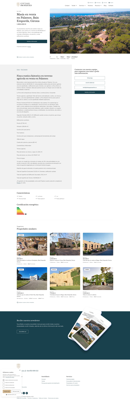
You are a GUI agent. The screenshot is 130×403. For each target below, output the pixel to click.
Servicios (81, 5)
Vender (73, 5)
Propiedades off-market (72, 383)
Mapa (62, 50)
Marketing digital (70, 379)
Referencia (91, 2)
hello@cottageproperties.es (90, 87)
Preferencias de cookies (53, 398)
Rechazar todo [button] (16, 391)
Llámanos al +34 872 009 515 (27, 371)
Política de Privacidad (21, 398)
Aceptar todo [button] (7, 391)
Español (111, 2)
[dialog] (11, 383)
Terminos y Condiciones (32, 398)
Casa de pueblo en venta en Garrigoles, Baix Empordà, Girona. (31, 261)
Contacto (110, 5)
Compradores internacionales (73, 381)
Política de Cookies (43, 398)
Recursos (97, 5)
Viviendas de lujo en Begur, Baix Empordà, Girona (63, 295)
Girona (18, 69)
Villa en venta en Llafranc (89, 295)
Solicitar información (32, 41)
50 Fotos (56, 50)
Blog (105, 5)
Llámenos (105, 2)
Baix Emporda (24, 69)
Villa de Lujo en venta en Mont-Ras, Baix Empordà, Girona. (30, 295)
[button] (11, 394)
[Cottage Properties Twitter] (27, 393)
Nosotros (90, 5)
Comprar (67, 5)
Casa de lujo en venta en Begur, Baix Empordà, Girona (97, 260)
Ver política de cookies (10, 377)
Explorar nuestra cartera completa (26, 57)
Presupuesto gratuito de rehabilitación (51, 383)
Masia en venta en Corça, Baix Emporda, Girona (62, 260)
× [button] (19, 370)
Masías (29, 46)
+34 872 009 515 (89, 82)
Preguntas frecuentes (22, 387)
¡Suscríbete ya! (22, 331)
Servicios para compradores (72, 385)
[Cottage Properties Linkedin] (24, 393)
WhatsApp (98, 2)
